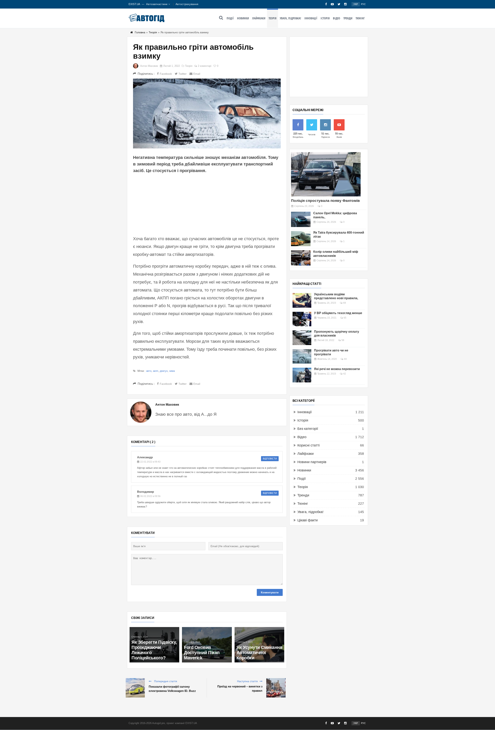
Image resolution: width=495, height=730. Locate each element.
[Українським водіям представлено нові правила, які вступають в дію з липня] (302, 300)
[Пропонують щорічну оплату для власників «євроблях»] (302, 337)
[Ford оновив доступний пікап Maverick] (207, 644)
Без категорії (307, 429)
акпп (155, 370)
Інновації (310, 18)
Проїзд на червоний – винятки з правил (239, 688)
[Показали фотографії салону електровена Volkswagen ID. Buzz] (135, 687)
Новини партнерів (311, 462)
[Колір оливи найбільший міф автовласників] (301, 258)
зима (172, 370)
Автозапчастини (156, 4)
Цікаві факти (307, 520)
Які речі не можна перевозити (337, 369)
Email (196, 73)
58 (342, 340)
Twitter (182, 73)
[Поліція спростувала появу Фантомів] (326, 174)
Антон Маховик (149, 65)
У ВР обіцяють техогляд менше (338, 313)
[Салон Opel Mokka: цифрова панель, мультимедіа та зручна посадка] (301, 219)
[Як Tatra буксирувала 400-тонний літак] (301, 238)
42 (344, 373)
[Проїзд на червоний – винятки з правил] (276, 687)
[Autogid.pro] (146, 18)
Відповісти (270, 458)
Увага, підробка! (290, 18)
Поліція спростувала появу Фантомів (325, 201)
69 (344, 303)
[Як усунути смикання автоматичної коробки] (259, 644)
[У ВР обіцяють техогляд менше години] (302, 319)
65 (345, 317)
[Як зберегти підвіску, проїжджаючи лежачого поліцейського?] (154, 644)
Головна (140, 32)
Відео (336, 18)
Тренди (347, 18)
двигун (164, 370)
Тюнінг (360, 18)
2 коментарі (204, 65)
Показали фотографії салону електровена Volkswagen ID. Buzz (172, 688)
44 (345, 359)
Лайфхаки (258, 18)
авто (148, 370)
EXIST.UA (134, 4)
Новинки (243, 18)
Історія (325, 18)
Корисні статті (308, 445)
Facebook (166, 73)
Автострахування (187, 4)
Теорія (273, 18)
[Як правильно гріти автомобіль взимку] (207, 113)
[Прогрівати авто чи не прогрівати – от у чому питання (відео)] (302, 356)
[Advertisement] (207, 204)
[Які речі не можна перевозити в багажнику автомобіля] (302, 375)
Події (230, 18)
